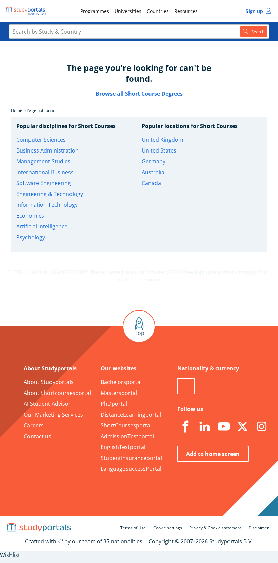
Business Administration (47, 150)
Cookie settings (167, 528)
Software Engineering (43, 183)
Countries (158, 11)
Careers (34, 425)
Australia (153, 172)
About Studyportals (49, 382)
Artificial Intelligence (41, 226)
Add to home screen (213, 454)
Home (16, 110)
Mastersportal (119, 393)
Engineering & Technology (49, 194)
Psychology (30, 237)
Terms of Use (133, 528)
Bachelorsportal (121, 382)
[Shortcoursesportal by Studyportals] (27, 10)
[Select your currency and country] (186, 386)
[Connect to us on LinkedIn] (204, 427)
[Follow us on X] (242, 427)
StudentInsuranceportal (131, 458)
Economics (30, 215)
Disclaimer (259, 528)
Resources (186, 11)
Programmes (94, 11)
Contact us (37, 436)
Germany (153, 161)
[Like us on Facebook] (185, 427)
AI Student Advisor (47, 403)
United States (159, 150)
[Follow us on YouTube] (223, 427)
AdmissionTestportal (127, 436)
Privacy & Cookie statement (215, 528)
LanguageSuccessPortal (131, 468)
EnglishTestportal (123, 447)
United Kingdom (162, 139)
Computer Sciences (41, 139)
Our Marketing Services (53, 414)
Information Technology (47, 204)
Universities (128, 11)
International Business (45, 172)
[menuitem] (95, 11)
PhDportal (114, 403)
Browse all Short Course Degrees (139, 93)
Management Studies (43, 161)
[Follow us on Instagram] (261, 427)
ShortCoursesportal (126, 425)
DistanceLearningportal (131, 414)
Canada (151, 183)
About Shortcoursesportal (57, 393)
